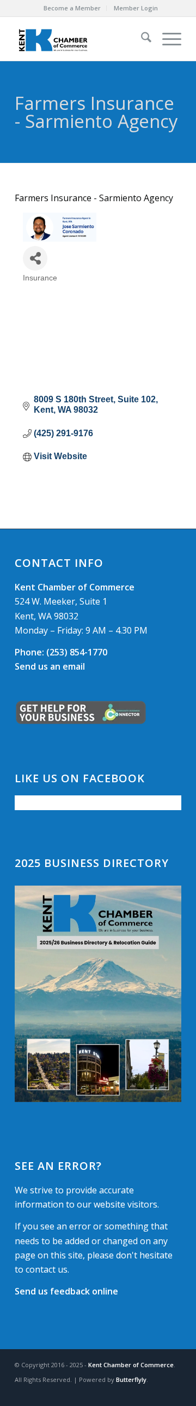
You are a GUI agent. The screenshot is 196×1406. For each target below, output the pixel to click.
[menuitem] (72, 8)
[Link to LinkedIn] (173, 1392)
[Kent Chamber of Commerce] (81, 39)
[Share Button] (35, 258)
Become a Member (72, 8)
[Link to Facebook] (140, 1392)
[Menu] (166, 39)
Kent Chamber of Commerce (131, 1365)
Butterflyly (131, 1379)
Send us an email (50, 666)
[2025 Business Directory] (98, 994)
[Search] (140, 39)
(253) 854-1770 (61, 652)
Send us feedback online (66, 1291)
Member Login (136, 8)
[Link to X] (157, 1392)
